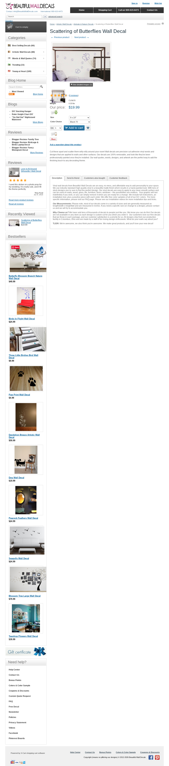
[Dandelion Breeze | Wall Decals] (26, 430)
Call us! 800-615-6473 (128, 10)
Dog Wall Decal (16, 477)
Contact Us (14, 675)
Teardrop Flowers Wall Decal (23, 636)
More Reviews (36, 152)
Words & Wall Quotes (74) (24, 58)
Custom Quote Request (20, 696)
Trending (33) (18, 65)
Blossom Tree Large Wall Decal (25, 596)
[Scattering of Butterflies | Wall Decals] (14, 225)
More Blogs (38, 122)
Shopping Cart (105, 10)
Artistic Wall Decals (64, 24)
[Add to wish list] (88, 128)
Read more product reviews (21, 200)
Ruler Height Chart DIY (22, 114)
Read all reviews (16, 204)
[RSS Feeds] (12, 94)
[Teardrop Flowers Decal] (26, 631)
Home (52, 24)
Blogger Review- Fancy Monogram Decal (23, 149)
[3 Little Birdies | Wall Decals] (29, 350)
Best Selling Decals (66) (23, 45)
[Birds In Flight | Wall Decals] (26, 314)
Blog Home (38, 94)
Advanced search (55, 17)
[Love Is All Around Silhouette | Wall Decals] (14, 176)
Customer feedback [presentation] (118, 178)
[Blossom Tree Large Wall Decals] (29, 591)
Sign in (135, 3)
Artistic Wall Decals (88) (23, 52)
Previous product (60, 37)
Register (146, 3)
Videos (12, 728)
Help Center (14, 670)
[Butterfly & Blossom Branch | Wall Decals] (28, 271)
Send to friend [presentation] (73, 178)
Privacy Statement (17, 722)
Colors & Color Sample (19, 685)
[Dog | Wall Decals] (26, 473)
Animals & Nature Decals (84, 24)
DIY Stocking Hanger (21, 111)
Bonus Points (15, 680)
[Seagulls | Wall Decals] (27, 554)
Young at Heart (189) (21, 71)
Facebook (13, 733)
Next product (81, 37)
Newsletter (14, 712)
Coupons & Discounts (19, 691)
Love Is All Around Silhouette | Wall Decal (31, 170)
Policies (12, 717)
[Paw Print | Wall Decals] (26, 390)
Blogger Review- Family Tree (25, 139)
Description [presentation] (57, 178)
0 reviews (73, 95)
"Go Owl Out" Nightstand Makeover (23, 118)
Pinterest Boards (17, 738)
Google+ (9, 21)
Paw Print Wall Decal (19, 394)
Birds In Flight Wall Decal (22, 319)
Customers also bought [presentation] (94, 178)
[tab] (57, 178)
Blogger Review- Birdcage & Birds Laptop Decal (25, 143)
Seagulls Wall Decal (19, 558)
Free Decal (14, 707)
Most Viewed (18, 91)
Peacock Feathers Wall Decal (23, 518)
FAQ (11, 701)
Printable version (153, 24)
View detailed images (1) (82, 85)
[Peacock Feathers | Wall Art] (25, 513)
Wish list (158, 3)
